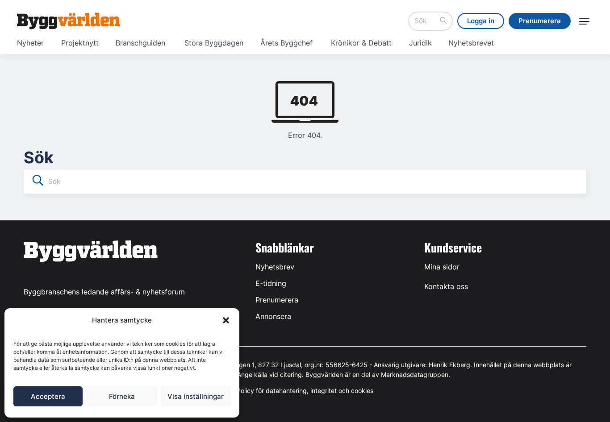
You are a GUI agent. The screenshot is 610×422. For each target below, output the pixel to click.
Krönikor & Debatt (361, 42)
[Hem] (68, 21)
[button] (225, 320)
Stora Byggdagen (213, 42)
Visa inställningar (195, 396)
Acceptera (48, 396)
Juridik (420, 42)
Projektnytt (80, 42)
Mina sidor (442, 266)
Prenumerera (276, 299)
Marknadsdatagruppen (414, 374)
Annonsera (273, 316)
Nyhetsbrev (274, 266)
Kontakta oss (446, 286)
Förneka (122, 396)
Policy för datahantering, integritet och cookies (305, 390)
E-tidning (270, 283)
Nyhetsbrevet (471, 42)
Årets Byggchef (286, 42)
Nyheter (30, 42)
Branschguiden (140, 42)
